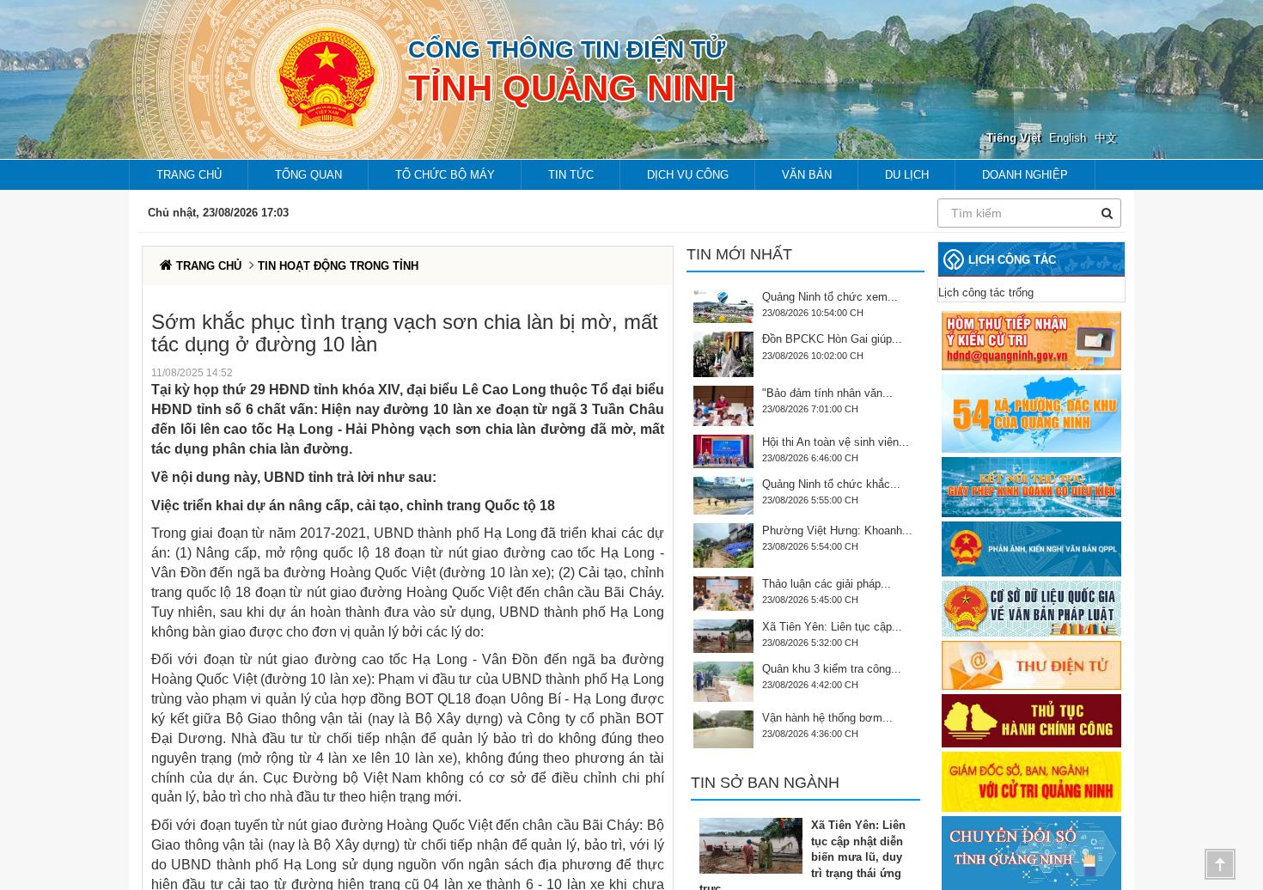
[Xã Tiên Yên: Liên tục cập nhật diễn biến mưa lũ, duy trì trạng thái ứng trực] (755, 846)
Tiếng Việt (1013, 137)
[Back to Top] (1220, 864)
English (1067, 137)
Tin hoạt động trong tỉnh (338, 265)
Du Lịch (907, 174)
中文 (1106, 137)
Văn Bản (807, 174)
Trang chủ (189, 174)
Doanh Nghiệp (1025, 174)
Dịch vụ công (688, 174)
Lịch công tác (1012, 259)
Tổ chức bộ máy (445, 174)
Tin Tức (571, 174)
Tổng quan (308, 174)
